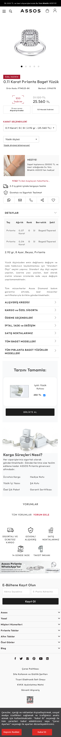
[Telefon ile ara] (31, 200)
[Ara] (10, 11)
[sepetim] (47, 10)
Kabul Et (42, 732)
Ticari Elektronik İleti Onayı (31, 679)
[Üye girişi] (55, 10)
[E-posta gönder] (19, 200)
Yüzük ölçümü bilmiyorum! (17, 145)
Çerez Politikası (30, 668)
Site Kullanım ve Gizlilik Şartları (30, 674)
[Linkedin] (47, 659)
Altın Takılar (8, 636)
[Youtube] (41, 659)
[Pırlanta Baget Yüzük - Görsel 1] (30, 43)
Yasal (4, 618)
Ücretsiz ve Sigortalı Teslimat (26, 192)
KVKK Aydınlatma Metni (30, 684)
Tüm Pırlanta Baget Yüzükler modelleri (26, 351)
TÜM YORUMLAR (22, 514)
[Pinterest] (34, 659)
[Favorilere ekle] (53, 200)
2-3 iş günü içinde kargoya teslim (28, 186)
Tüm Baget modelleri (20, 341)
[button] (21, 66)
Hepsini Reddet (12, 732)
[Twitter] (21, 659)
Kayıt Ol (30, 601)
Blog (3, 648)
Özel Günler (8, 642)
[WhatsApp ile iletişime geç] (8, 200)
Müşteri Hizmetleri (11, 624)
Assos (4, 612)
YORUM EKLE (41, 514)
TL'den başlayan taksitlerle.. (31, 181)
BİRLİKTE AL (30, 412)
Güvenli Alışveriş (30, 690)
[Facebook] (15, 659)
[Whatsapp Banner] (30, 567)
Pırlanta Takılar (10, 630)
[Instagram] (27, 659)
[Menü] (4, 11)
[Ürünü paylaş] (42, 200)
